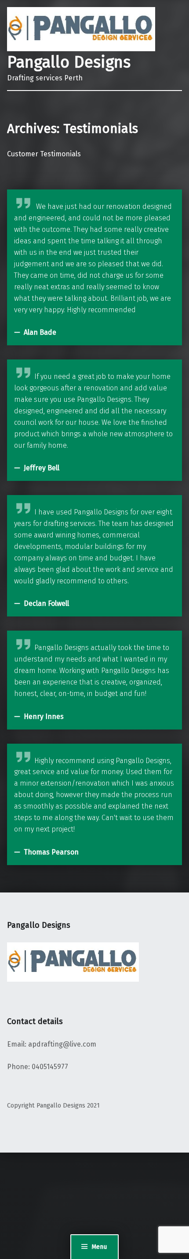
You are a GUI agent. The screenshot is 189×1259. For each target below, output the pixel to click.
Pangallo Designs (69, 62)
